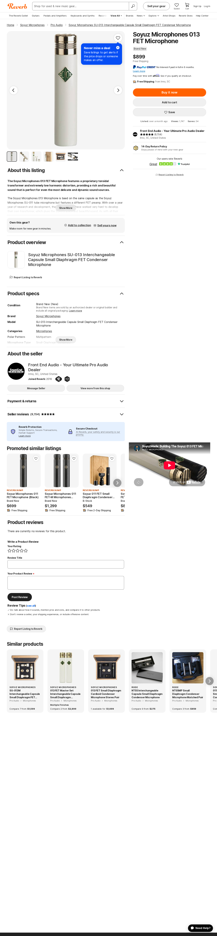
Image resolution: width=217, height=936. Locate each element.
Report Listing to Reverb (171, 174)
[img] (147, 134)
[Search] (133, 6)
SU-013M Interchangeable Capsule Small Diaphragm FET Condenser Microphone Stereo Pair (24, 694)
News (140, 15)
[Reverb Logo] (17, 6)
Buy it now (169, 92)
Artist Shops (169, 15)
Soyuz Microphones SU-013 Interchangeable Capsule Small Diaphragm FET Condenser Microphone (71, 259)
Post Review (20, 597)
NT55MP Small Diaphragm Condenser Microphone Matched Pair (187, 694)
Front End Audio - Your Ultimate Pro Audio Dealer (172, 131)
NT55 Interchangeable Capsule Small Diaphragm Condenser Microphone (147, 694)
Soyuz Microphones (48, 316)
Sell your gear (156, 6)
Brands (129, 15)
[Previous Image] (13, 90)
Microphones (44, 331)
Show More (65, 208)
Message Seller (36, 388)
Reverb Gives (186, 15)
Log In (207, 6)
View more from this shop (95, 388)
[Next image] (36, 470)
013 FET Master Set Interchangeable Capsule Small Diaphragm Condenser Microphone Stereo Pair (65, 694)
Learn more (75, 310)
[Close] (117, 47)
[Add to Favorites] (118, 38)
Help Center (202, 15)
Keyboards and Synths (83, 15)
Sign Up (197, 6)
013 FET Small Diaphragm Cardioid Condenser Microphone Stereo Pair (106, 694)
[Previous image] (11, 470)
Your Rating (14, 546)
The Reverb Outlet (18, 15)
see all (31, 605)
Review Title (14, 557)
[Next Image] (118, 90)
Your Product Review (19, 573)
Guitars (36, 15)
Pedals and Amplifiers (55, 15)
